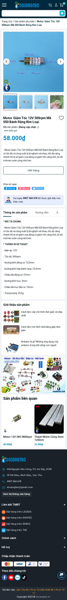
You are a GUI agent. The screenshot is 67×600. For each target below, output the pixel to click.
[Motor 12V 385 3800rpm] (18, 419)
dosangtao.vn (43, 596)
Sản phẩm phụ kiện (24, 21)
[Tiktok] (24, 577)
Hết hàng (33, 170)
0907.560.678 (14, 481)
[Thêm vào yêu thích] (61, 118)
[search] (62, 13)
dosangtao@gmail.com (20, 487)
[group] (33, 62)
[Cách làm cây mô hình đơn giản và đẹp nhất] (11, 316)
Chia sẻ (11, 188)
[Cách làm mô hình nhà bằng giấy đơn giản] (11, 331)
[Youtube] (11, 577)
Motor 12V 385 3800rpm (17, 436)
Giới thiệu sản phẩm (16, 304)
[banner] (33, 375)
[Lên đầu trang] (61, 584)
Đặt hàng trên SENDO (18, 524)
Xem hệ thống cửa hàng (16, 494)
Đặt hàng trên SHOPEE (19, 517)
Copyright (22, 596)
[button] (60, 61)
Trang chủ (7, 21)
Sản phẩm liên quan (20, 398)
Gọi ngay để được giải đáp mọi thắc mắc (36, 200)
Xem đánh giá (10, 130)
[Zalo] (18, 577)
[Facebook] (5, 577)
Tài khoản (56, 5)
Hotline (51, 5)
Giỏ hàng (64, 5)
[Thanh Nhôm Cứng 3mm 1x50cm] (49, 419)
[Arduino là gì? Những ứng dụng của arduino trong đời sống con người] (11, 346)
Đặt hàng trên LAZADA (18, 511)
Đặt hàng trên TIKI (16, 530)
